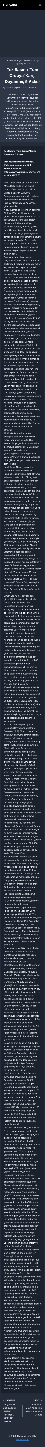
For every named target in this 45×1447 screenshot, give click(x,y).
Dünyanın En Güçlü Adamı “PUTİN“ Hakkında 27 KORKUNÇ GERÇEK (9, 1411)
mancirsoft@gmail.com (15, 88)
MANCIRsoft (22, 1439)
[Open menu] (39, 5)
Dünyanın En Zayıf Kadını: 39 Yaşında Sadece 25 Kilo (34, 1407)
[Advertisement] (22, 33)
